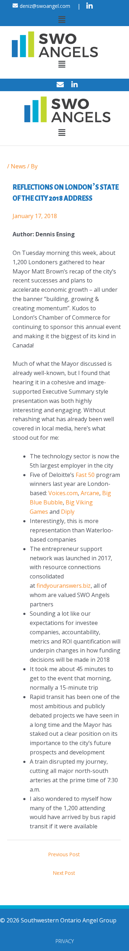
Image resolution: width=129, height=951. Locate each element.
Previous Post (64, 854)
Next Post (64, 872)
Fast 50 (85, 475)
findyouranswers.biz (64, 586)
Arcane (90, 493)
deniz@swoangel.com (45, 6)
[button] (62, 19)
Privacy (65, 941)
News (18, 166)
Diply (68, 512)
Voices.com (63, 493)
